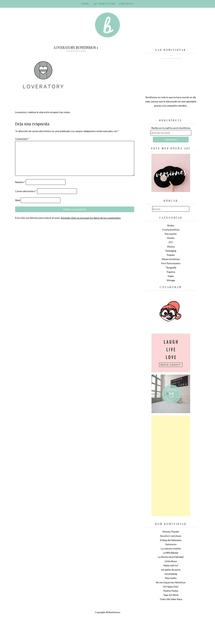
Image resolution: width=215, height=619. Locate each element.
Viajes (171, 276)
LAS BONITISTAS (104, 4)
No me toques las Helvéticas (171, 582)
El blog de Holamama (170, 540)
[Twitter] (165, 114)
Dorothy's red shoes (170, 535)
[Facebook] (171, 114)
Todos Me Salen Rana (171, 599)
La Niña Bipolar (170, 552)
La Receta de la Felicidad (170, 556)
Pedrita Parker (170, 590)
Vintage (171, 280)
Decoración (171, 233)
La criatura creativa (171, 548)
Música (171, 246)
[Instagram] (182, 114)
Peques (171, 254)
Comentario (22, 138)
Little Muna (171, 561)
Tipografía (170, 267)
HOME (85, 4)
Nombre (20, 182)
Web (17, 200)
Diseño (171, 238)
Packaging (170, 250)
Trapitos (170, 271)
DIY (171, 242)
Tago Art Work (171, 595)
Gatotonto (171, 544)
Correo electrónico (26, 191)
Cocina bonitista (170, 229)
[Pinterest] (176, 114)
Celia (83, 51)
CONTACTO (126, 4)
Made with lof (171, 565)
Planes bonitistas (171, 259)
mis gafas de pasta (170, 569)
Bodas (170, 225)
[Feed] (159, 114)
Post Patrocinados (171, 263)
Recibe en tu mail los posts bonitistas (170, 127)
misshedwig (171, 573)
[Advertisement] (171, 466)
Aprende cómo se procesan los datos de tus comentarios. (91, 217)
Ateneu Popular (170, 531)
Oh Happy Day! (171, 586)
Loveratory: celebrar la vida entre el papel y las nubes (42, 112)
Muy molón (171, 578)
